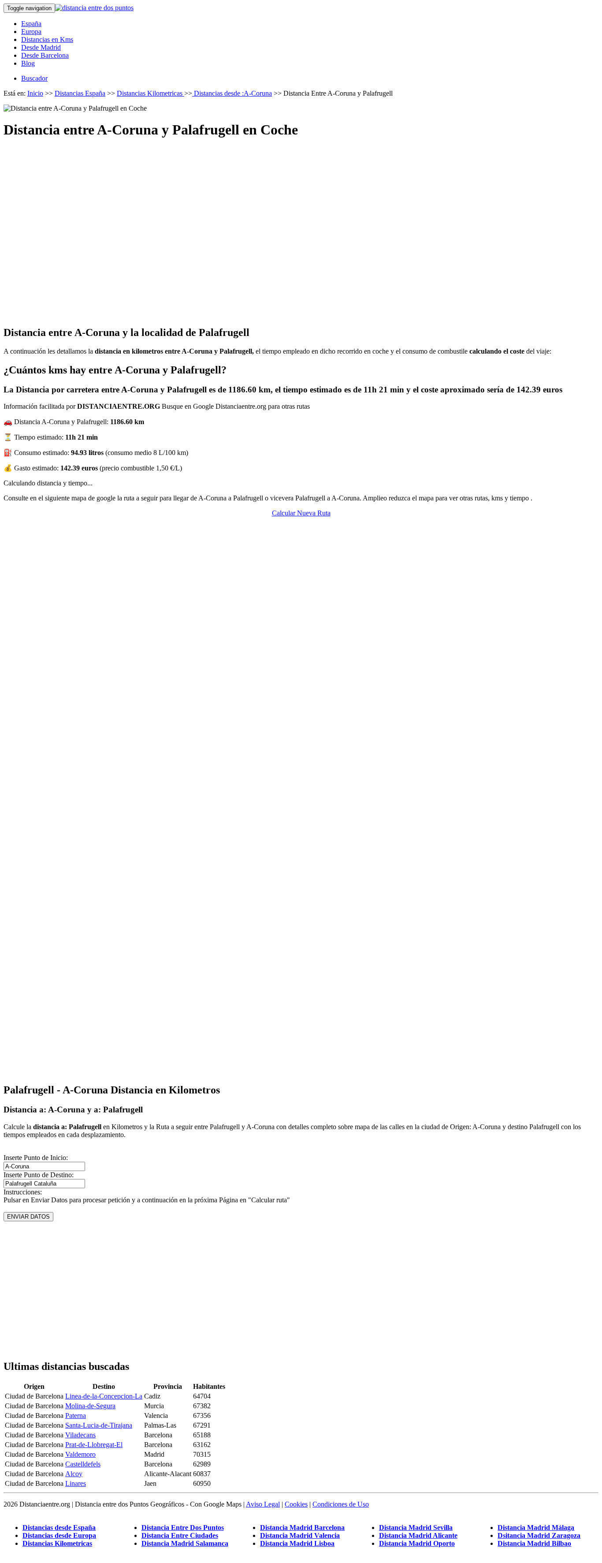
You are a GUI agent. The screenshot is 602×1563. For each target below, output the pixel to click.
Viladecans (80, 1435)
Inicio (35, 93)
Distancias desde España (59, 1527)
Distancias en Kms (47, 39)
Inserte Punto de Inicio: (36, 1157)
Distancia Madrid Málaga (536, 1527)
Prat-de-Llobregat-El (94, 1444)
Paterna (75, 1415)
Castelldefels (82, 1464)
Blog (28, 63)
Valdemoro (80, 1454)
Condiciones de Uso (340, 1504)
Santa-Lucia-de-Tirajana (98, 1425)
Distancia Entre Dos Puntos (182, 1527)
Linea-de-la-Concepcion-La (103, 1396)
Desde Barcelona (45, 55)
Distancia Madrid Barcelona (302, 1527)
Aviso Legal (263, 1504)
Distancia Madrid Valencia (300, 1535)
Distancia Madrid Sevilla (416, 1527)
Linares (75, 1483)
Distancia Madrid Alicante (418, 1535)
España (31, 23)
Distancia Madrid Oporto (417, 1543)
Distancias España (80, 93)
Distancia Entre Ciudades (179, 1535)
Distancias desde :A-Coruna (232, 93)
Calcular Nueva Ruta (301, 513)
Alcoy (73, 1473)
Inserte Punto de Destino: (39, 1175)
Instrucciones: (23, 1192)
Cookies (296, 1504)
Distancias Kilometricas (150, 93)
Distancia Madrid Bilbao (534, 1543)
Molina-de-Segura (90, 1406)
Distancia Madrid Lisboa (297, 1543)
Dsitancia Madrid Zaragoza (539, 1535)
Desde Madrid (41, 47)
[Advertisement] (301, 224)
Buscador (34, 78)
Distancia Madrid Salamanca (184, 1543)
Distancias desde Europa (59, 1535)
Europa (31, 31)
